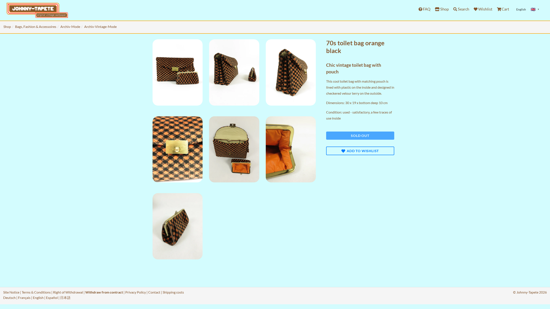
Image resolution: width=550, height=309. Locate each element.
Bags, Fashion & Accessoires (35, 26)
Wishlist (485, 9)
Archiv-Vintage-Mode (100, 26)
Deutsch (9, 297)
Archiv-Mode (70, 26)
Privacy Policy (135, 292)
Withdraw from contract (104, 292)
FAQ (426, 9)
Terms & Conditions (36, 292)
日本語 (65, 297)
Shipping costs (173, 292)
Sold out (360, 135)
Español (52, 297)
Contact (154, 292)
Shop (444, 9)
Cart (505, 9)
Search (463, 9)
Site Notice (11, 292)
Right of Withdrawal (68, 292)
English (38, 297)
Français (24, 297)
